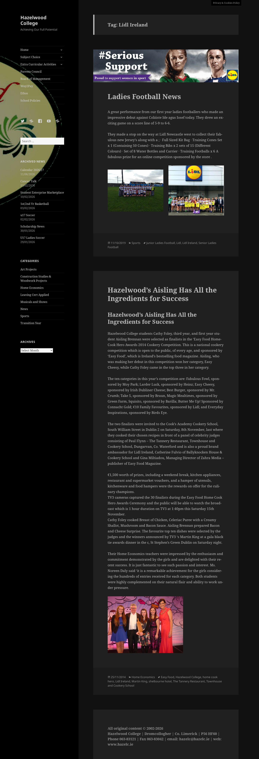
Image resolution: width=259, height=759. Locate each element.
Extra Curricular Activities (38, 64)
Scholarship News (32, 226)
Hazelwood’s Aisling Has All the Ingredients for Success (162, 294)
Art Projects (28, 269)
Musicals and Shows (33, 302)
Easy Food (167, 677)
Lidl (178, 243)
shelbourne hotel (160, 681)
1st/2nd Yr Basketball (34, 204)
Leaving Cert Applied (34, 295)
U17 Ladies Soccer (32, 238)
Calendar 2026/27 (32, 170)
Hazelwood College (33, 20)
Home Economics (32, 288)
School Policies (30, 100)
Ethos (24, 93)
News (24, 309)
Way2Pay (26, 86)
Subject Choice (30, 57)
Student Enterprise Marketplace (42, 192)
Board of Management (35, 79)
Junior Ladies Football (160, 243)
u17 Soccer (27, 215)
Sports (24, 316)
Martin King (139, 681)
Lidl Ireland (189, 243)
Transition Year (30, 323)
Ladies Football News (144, 96)
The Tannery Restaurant (189, 681)
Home (24, 50)
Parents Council (31, 71)
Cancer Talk (28, 181)
